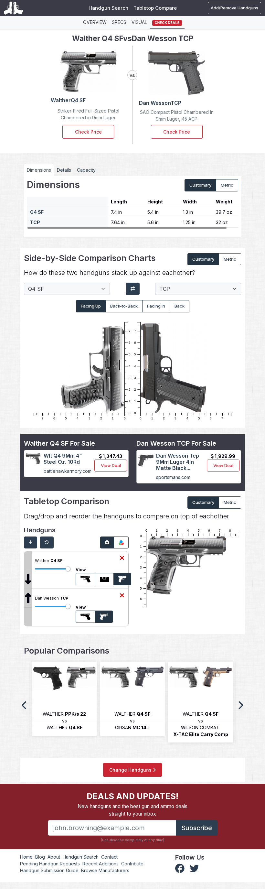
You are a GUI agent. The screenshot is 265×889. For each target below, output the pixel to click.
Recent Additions (100, 863)
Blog (40, 857)
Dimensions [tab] (39, 170)
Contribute (132, 863)
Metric (227, 185)
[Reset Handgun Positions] (47, 543)
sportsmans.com (173, 477)
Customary (200, 185)
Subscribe (196, 828)
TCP (35, 222)
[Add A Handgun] (30, 543)
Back (180, 306)
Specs (119, 22)
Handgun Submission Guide (49, 870)
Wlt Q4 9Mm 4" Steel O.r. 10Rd (63, 458)
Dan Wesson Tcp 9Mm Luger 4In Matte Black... (177, 461)
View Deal (111, 465)
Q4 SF (37, 212)
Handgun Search (108, 8)
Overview (95, 22)
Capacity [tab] (86, 170)
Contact (109, 857)
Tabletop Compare (155, 8)
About (54, 857)
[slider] (68, 569)
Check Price (88, 132)
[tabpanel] (132, 204)
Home (26, 857)
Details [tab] (64, 170)
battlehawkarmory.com (67, 471)
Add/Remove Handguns (234, 7)
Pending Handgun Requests (50, 863)
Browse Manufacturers (105, 870)
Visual (139, 22)
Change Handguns (131, 770)
